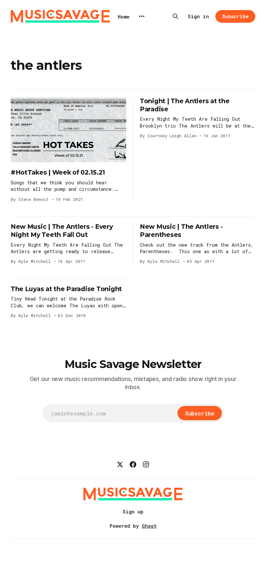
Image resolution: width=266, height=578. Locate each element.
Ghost (149, 526)
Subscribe (235, 16)
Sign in (198, 16)
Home (123, 16)
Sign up (133, 511)
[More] (142, 16)
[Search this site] (175, 16)
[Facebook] (133, 464)
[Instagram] (146, 464)
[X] (120, 464)
